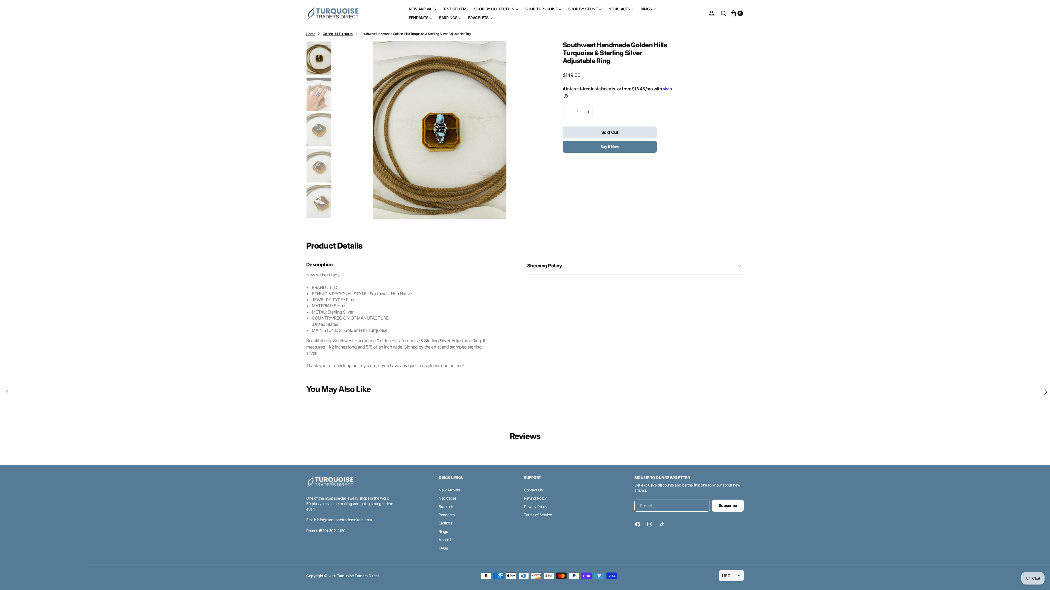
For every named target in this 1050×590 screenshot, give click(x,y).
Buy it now (609, 146)
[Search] (724, 13)
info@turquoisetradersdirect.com (344, 519)
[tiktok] (662, 524)
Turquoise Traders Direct (358, 575)
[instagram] (650, 524)
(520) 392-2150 (332, 530)
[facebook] (639, 524)
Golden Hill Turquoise (338, 34)
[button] (711, 13)
